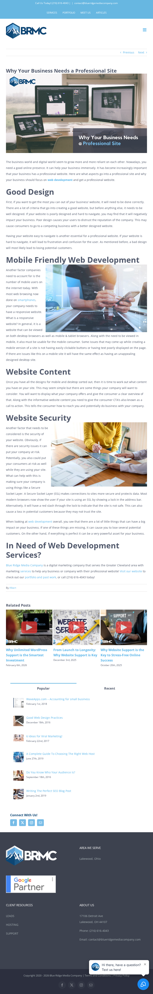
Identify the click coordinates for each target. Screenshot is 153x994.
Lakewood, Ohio (90, 859)
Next (141, 52)
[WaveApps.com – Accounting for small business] (18, 700)
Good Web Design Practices (44, 718)
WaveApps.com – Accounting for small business (58, 699)
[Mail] (40, 822)
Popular (43, 688)
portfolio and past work (40, 577)
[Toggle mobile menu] (145, 30)
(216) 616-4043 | (61, 3)
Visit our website (131, 571)
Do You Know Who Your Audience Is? (50, 772)
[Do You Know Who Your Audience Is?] (18, 773)
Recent (109, 688)
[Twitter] (22, 822)
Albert (12, 587)
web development (40, 521)
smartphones (26, 300)
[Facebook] (13, 822)
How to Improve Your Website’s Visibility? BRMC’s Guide (27, 655)
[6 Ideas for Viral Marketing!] (18, 737)
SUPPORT (12, 933)
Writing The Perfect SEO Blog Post (48, 791)
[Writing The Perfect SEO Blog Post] (18, 792)
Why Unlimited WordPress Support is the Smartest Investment (121, 655)
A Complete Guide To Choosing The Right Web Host (60, 754)
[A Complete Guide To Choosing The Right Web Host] (18, 755)
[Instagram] (31, 822)
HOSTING (12, 925)
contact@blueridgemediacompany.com (96, 3)
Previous (128, 52)
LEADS (10, 916)
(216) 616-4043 (99, 931)
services (25, 571)
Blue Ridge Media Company (24, 565)
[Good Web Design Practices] (18, 719)
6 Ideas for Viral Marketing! (44, 736)
